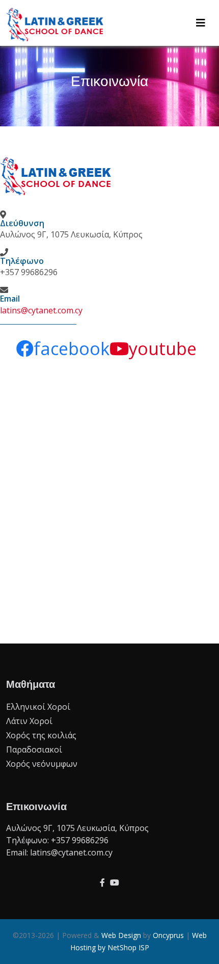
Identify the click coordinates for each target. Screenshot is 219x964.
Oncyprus (168, 935)
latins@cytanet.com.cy (41, 310)
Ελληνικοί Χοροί (38, 706)
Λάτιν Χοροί (29, 721)
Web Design (121, 935)
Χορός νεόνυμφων (41, 763)
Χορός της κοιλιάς (41, 735)
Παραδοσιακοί (34, 749)
